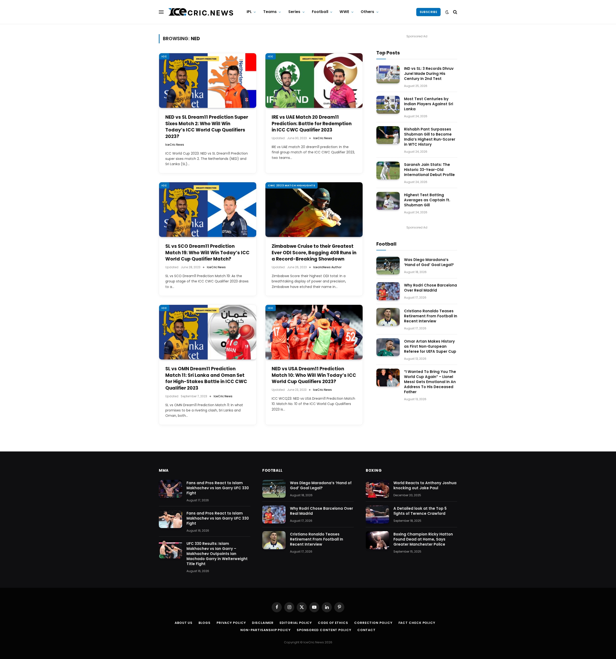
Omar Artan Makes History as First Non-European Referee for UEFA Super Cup (430, 346)
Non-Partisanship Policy (265, 630)
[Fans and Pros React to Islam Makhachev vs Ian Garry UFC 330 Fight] (170, 489)
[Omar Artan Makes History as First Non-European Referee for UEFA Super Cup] (388, 347)
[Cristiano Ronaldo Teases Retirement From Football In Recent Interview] (388, 317)
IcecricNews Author (327, 267)
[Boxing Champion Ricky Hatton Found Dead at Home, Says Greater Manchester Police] (377, 540)
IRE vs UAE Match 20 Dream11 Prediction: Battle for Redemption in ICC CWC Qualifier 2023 (312, 123)
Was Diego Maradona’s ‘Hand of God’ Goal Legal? (429, 262)
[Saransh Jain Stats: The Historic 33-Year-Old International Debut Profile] (388, 171)
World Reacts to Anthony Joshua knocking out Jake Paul (424, 485)
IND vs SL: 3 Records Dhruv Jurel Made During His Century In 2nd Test (429, 73)
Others (367, 11)
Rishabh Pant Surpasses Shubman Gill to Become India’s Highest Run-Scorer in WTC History (429, 137)
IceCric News (174, 145)
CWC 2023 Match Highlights (291, 185)
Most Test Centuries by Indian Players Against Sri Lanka (428, 103)
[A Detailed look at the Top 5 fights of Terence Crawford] (377, 514)
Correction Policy (373, 622)
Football (320, 11)
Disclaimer (263, 622)
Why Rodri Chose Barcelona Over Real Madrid (430, 288)
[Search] (454, 12)
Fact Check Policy (416, 622)
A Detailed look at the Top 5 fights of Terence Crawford (420, 511)
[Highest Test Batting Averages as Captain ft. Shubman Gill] (388, 201)
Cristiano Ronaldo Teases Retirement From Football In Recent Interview (430, 316)
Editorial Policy (296, 622)
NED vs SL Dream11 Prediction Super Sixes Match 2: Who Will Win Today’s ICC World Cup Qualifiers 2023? (206, 127)
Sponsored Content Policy (324, 630)
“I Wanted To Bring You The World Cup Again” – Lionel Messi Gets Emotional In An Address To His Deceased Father (430, 381)
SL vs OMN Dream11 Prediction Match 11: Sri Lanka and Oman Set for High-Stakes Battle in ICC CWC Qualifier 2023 (206, 378)
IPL (249, 11)
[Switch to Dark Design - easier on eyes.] (447, 12)
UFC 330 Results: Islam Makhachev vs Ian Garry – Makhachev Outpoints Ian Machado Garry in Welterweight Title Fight (217, 553)
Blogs (205, 622)
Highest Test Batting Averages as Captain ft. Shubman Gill (427, 200)
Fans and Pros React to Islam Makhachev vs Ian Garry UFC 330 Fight (217, 488)
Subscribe (428, 12)
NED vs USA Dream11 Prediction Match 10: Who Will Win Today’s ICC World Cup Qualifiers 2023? (314, 375)
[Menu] (161, 12)
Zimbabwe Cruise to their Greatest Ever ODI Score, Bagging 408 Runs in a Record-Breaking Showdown (314, 252)
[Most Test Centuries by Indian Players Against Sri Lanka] (388, 105)
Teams (270, 11)
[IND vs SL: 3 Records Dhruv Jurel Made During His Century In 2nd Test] (388, 74)
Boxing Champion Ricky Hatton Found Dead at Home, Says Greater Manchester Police (423, 539)
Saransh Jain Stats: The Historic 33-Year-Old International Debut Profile (429, 169)
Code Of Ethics (333, 622)
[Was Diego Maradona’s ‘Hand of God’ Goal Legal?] (388, 266)
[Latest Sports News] (201, 12)
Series (294, 11)
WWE (344, 11)
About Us (183, 622)
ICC (164, 56)
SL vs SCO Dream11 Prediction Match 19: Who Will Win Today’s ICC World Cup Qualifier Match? (207, 252)
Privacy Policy (231, 622)
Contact (366, 630)
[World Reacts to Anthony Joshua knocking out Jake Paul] (377, 489)
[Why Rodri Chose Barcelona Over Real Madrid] (388, 291)
